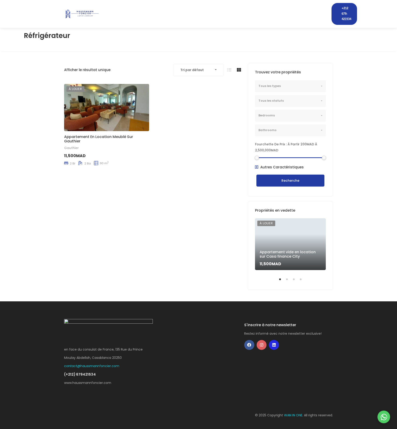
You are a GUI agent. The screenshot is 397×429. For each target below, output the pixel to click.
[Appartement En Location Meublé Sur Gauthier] (106, 107)
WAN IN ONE (293, 415)
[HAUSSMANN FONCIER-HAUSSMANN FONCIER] (82, 13)
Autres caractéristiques (281, 167)
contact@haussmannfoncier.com (91, 366)
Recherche (290, 180)
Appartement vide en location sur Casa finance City (288, 254)
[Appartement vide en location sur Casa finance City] (290, 244)
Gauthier (71, 148)
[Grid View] (239, 70)
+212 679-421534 (346, 14)
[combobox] (198, 70)
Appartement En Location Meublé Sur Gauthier (98, 139)
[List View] (229, 70)
